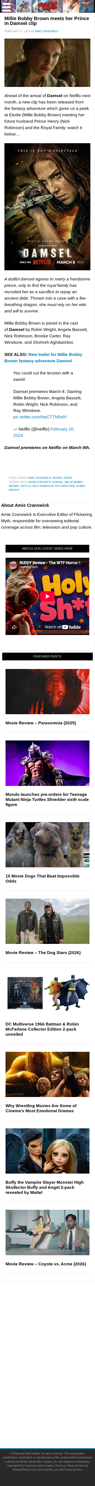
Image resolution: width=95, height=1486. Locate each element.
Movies (58, 477)
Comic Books (56, 1373)
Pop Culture (56, 1351)
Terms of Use (75, 1465)
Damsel (57, 482)
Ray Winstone (65, 486)
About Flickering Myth (56, 1410)
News (68, 477)
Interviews (56, 1336)
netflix (25, 486)
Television (56, 1365)
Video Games (56, 1381)
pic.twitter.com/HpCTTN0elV (40, 417)
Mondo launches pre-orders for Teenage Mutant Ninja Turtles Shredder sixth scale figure (47, 799)
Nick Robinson (43, 486)
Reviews (56, 1314)
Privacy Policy (21, 1469)
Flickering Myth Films (56, 1396)
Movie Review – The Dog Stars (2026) (43, 952)
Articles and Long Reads (56, 1328)
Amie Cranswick (39, 477)
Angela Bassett (39, 482)
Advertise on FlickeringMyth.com (56, 1418)
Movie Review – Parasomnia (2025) (41, 723)
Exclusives (56, 1343)
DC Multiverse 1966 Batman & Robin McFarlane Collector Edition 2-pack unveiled (42, 1029)
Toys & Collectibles (56, 1388)
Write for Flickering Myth (56, 1426)
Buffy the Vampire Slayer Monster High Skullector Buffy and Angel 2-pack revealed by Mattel (45, 1187)
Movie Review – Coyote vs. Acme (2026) (46, 1264)
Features (56, 1322)
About (56, 1404)
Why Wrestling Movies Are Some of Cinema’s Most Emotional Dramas (41, 1108)
